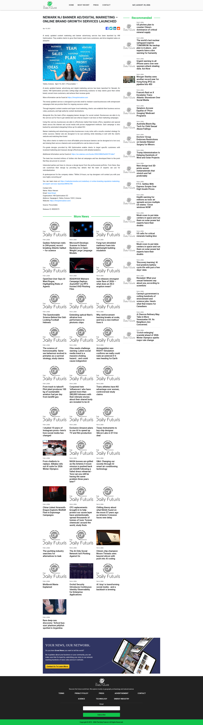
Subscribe (101, 715)
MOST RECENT (83, 5)
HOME (71, 5)
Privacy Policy (81, 693)
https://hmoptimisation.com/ (60, 201)
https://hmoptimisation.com (78, 97)
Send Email (52, 193)
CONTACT (106, 5)
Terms (61, 693)
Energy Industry (121, 699)
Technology (101, 699)
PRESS (96, 5)
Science (81, 699)
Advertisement (121, 693)
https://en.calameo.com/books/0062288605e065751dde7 (93, 154)
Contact (142, 693)
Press (101, 693)
